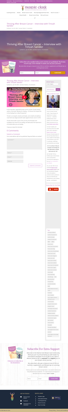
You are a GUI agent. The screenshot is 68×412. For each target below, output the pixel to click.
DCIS (55, 276)
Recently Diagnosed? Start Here (41, 12)
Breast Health (23, 15)
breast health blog (51, 274)
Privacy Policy (52, 410)
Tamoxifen (50, 325)
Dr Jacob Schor (50, 281)
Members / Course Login (11, 2)
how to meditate (51, 295)
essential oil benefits (51, 283)
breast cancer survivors (52, 269)
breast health (50, 272)
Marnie (9, 28)
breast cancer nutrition (52, 260)
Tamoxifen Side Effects (52, 327)
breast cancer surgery (52, 267)
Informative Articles (42, 398)
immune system (51, 301)
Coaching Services (11, 12)
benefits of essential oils (52, 234)
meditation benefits (51, 313)
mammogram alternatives (52, 308)
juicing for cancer (51, 306)
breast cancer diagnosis (52, 255)
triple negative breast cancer (53, 329)
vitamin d (49, 332)
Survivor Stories (22, 28)
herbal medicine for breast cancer (53, 289)
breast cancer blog (51, 248)
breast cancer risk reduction (53, 265)
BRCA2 (53, 241)
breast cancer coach (51, 253)
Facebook (25, 400)
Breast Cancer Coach (27, 12)
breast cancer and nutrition (53, 246)
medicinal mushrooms (52, 310)
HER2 (49, 286)
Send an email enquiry (26, 397)
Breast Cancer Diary (34, 15)
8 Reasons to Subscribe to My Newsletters (44, 1)
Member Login (41, 396)
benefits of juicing (51, 237)
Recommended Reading (17, 1)
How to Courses (41, 402)
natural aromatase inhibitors (53, 315)
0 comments (29, 28)
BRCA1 (49, 241)
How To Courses (54, 12)
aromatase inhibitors (51, 232)
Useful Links (26, 1)
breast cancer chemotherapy (53, 251)
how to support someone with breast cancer (52, 298)
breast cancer (50, 244)
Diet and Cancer (44, 15)
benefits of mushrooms (52, 239)
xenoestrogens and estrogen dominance (53, 335)
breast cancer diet (51, 258)
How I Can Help (41, 405)
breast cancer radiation (52, 262)
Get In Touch (32, 1)
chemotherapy (50, 276)
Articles (18, 12)
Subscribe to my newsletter (27, 404)
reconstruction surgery (52, 318)
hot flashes (50, 292)
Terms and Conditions (62, 410)
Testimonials (9, 1)
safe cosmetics (50, 320)
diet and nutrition (51, 279)
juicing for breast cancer (52, 303)
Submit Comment (35, 165)
